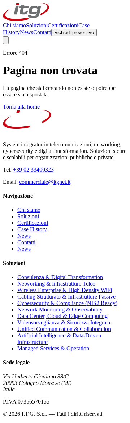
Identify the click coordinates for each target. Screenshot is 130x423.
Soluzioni (37, 25)
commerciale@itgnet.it (44, 182)
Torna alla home (21, 107)
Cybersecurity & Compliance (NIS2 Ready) (67, 303)
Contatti (42, 32)
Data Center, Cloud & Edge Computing (62, 316)
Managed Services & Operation (53, 348)
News (26, 32)
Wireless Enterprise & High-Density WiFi (64, 290)
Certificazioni (63, 25)
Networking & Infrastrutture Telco (56, 284)
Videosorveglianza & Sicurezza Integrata (63, 322)
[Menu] (6, 40)
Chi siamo (14, 25)
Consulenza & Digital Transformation (60, 277)
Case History (32, 229)
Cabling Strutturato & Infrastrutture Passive (66, 297)
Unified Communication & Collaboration (64, 329)
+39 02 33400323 (33, 170)
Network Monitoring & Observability (60, 309)
